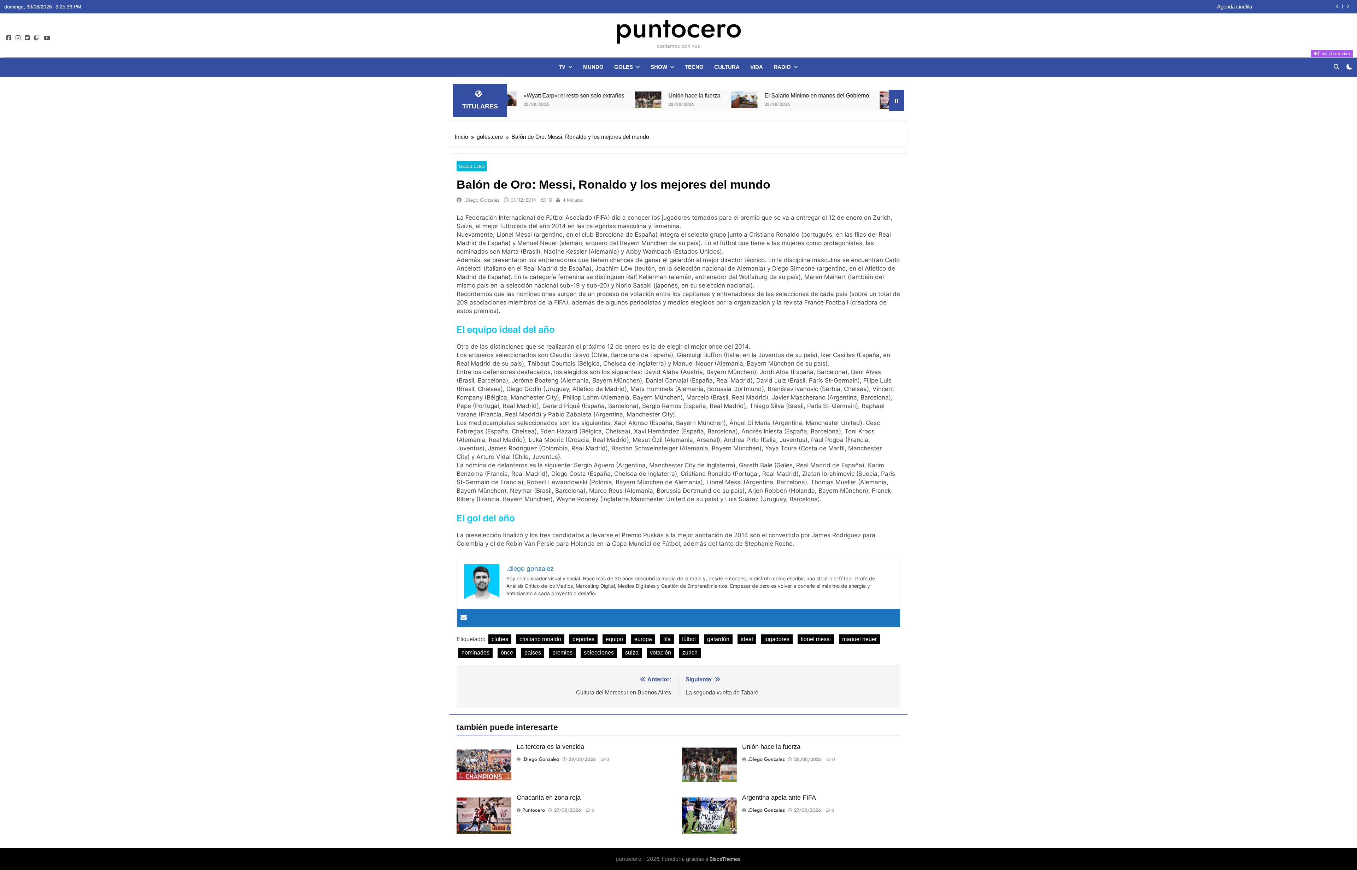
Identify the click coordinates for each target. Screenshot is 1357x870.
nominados (475, 653)
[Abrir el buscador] (1336, 67)
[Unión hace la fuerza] (593, 99)
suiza (632, 653)
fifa (667, 639)
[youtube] (47, 38)
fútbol (689, 639)
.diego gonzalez (481, 199)
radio (782, 67)
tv (562, 67)
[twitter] (27, 38)
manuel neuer (859, 639)
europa (643, 639)
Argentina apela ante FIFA (779, 797)
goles (623, 67)
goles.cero (471, 166)
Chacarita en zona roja (886, 95)
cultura (727, 67)
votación (660, 653)
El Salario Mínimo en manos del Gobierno (762, 95)
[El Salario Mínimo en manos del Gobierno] (689, 99)
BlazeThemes (725, 859)
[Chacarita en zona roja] (838, 100)
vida (756, 67)
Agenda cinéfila (1234, 7)
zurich (690, 653)
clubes (500, 639)
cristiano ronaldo (540, 639)
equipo (614, 639)
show (659, 67)
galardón (718, 639)
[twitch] (37, 38)
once (507, 653)
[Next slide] (1348, 7)
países (532, 653)
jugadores (776, 639)
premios (562, 653)
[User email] (463, 618)
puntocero (678, 27)
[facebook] (8, 38)
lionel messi (816, 639)
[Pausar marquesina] (896, 100)
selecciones (599, 653)
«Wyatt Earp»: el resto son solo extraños (519, 95)
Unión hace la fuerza (639, 95)
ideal (747, 639)
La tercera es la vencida (550, 746)
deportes (583, 639)
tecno (694, 67)
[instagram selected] (18, 38)
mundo (593, 67)
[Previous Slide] (1337, 7)
